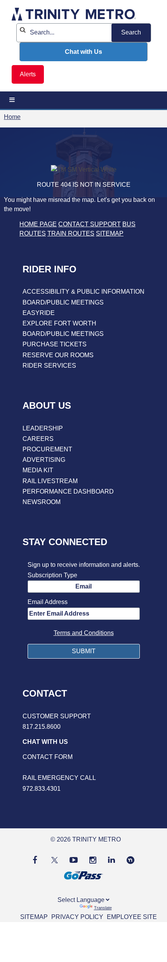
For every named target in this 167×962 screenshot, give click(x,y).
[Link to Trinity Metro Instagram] (92, 860)
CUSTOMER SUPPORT (57, 716)
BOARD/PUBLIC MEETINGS (63, 302)
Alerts (28, 74)
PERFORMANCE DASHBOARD (68, 491)
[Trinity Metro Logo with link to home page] (74, 15)
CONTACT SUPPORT (89, 224)
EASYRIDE (39, 313)
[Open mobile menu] (12, 100)
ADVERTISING (44, 459)
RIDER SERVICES (49, 365)
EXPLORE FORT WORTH (59, 323)
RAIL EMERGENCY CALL (59, 777)
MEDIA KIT (38, 470)
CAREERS (38, 438)
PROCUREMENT (47, 449)
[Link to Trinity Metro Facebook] (35, 860)
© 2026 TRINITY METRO (85, 839)
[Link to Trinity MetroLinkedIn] (111, 860)
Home (12, 117)
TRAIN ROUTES (70, 233)
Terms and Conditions (84, 633)
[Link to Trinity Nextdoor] (130, 862)
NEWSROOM (42, 502)
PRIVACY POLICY (77, 917)
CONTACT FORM (48, 757)
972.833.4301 (42, 788)
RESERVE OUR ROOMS (58, 355)
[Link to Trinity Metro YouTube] (74, 860)
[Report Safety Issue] (83, 767)
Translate (103, 907)
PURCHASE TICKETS (55, 344)
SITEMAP (110, 233)
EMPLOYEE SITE (132, 917)
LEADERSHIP (43, 428)
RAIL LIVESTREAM (50, 481)
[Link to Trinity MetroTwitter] (53, 860)
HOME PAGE (38, 224)
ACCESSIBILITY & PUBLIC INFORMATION (83, 291)
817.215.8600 (42, 726)
